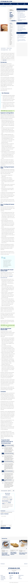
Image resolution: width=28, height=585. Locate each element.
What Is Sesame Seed (9, 110)
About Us (2, 575)
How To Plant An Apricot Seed (20, 36)
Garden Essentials (3, 48)
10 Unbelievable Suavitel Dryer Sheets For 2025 (22, 40)
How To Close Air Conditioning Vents (21, 39)
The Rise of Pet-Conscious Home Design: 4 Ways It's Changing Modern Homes (22, 35)
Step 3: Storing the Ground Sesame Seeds (22, 16)
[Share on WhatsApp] (16, 20)
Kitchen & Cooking (9, 48)
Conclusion (19, 18)
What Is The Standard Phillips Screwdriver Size (22, 37)
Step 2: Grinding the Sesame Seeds (21, 15)
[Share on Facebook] (12, 20)
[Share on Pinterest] (14, 20)
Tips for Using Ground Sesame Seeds (21, 17)
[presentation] (2, 548)
